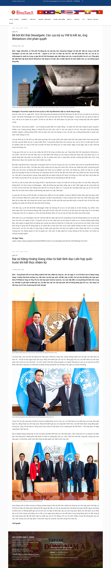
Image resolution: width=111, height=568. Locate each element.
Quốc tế (26, 28)
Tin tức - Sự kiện (19, 28)
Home (13, 28)
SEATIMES (52, 552)
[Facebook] (82, 1)
